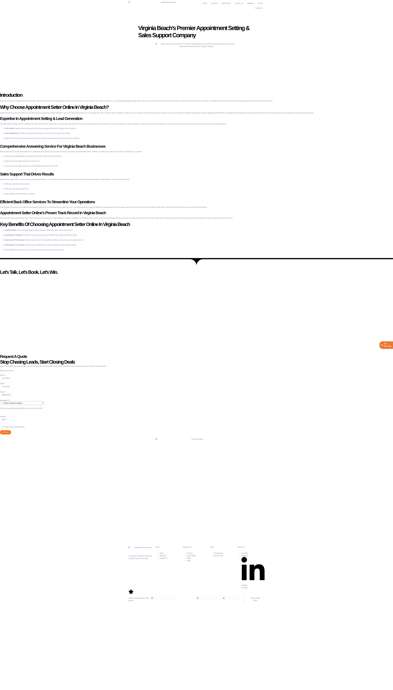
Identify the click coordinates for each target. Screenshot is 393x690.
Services (238, 3)
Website (3, 417)
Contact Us (259, 8)
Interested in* (5, 400)
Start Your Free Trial (6, 370)
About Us (214, 3)
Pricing (260, 3)
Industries (250, 3)
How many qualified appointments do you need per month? (21, 408)
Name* (2, 375)
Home (205, 3)
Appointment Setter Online (216, 113)
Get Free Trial (226, 3)
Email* (2, 383)
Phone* (2, 392)
